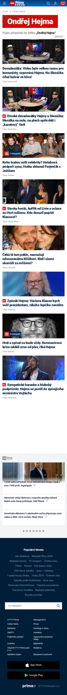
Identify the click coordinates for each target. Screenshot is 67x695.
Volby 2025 (38, 575)
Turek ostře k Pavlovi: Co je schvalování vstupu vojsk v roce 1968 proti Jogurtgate (32, 484)
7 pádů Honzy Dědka (18, 575)
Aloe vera (48, 580)
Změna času (50, 561)
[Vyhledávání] (48, 3)
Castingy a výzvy (41, 628)
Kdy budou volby (43, 565)
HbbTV (10, 632)
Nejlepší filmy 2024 (42, 556)
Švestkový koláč (33, 594)
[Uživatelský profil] (55, 3)
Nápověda (38, 643)
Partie (18, 565)
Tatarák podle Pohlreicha (27, 580)
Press (36, 624)
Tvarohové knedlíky (22, 590)
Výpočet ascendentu (48, 585)
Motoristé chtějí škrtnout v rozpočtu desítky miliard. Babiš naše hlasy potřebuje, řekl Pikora (30, 499)
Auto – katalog (45, 570)
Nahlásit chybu (14, 654)
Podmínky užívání (15, 637)
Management (40, 619)
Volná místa (12, 624)
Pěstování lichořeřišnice (21, 585)
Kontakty (38, 632)
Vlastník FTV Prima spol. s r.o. (18, 649)
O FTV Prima (13, 619)
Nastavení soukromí (43, 654)
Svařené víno (53, 575)
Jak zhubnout (22, 556)
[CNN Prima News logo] (17, 3)
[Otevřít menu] (4, 3)
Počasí (28, 565)
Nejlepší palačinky (45, 590)
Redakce (38, 648)
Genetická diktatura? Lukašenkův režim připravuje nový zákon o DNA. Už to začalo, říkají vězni (32, 515)
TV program (35, 561)
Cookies (11, 643)
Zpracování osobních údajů (43, 638)
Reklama (11, 628)
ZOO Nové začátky (24, 570)
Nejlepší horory (18, 561)
